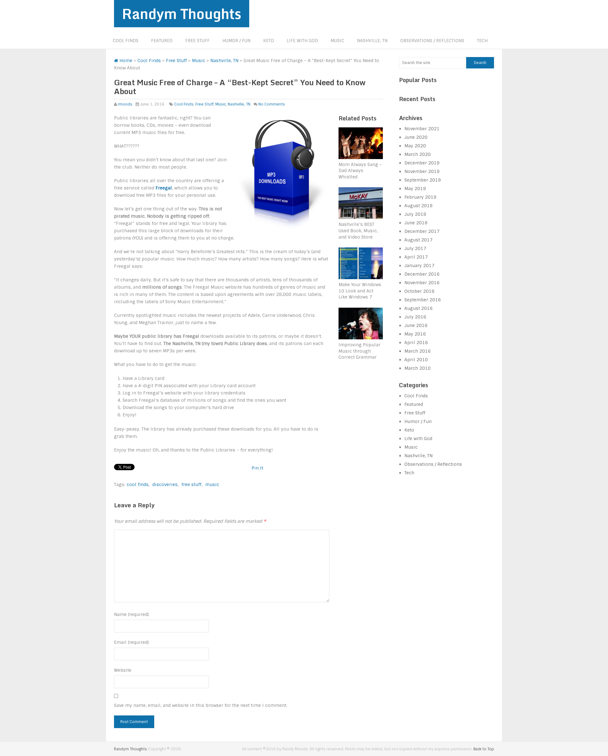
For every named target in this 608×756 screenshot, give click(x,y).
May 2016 (415, 334)
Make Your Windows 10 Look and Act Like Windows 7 (360, 291)
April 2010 (416, 359)
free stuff (191, 484)
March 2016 (417, 351)
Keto (268, 40)
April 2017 (416, 257)
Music (337, 40)
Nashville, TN (372, 40)
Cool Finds (125, 40)
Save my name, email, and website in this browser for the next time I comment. (200, 705)
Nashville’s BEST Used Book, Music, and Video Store (358, 230)
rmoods (125, 104)
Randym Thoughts (181, 13)
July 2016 (415, 317)
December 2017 (422, 231)
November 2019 (422, 171)
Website (122, 670)
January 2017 (419, 265)
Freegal (163, 188)
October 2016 (419, 291)
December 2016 (422, 274)
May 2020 (415, 146)
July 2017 (415, 248)
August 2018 (418, 205)
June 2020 (416, 137)
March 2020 (417, 154)
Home (125, 60)
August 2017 (418, 240)
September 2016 (422, 300)
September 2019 (422, 180)
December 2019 (422, 163)
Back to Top (483, 749)
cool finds (138, 484)
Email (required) (131, 642)
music (212, 484)
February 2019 (420, 197)
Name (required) (131, 614)
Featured (162, 40)
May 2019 (415, 188)
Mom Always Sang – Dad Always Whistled (360, 171)
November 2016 (422, 282)
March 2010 (417, 368)
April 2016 (416, 342)
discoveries (165, 484)
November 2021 (422, 128)
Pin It (257, 468)
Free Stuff (197, 40)
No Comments (271, 104)
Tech (482, 40)
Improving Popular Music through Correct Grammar (359, 351)
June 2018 (416, 223)
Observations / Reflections (432, 40)
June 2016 (416, 325)
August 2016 (418, 308)
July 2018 (415, 214)
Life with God (302, 40)
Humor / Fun (236, 40)
